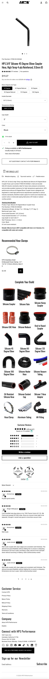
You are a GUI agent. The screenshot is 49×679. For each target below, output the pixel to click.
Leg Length (5, 115)
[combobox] (24, 100)
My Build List (12, 171)
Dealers (4, 626)
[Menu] (2, 2)
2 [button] (22, 579)
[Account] (41, 2)
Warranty (5, 610)
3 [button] (25, 579)
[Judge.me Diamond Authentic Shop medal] (18, 471)
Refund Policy (6, 603)
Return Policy (6, 599)
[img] (6, 491)
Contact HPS (6, 592)
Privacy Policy (6, 595)
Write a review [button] (24, 452)
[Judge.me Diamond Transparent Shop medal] (29, 471)
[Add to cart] (20, 270)
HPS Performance (26, 675)
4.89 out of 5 (30, 429)
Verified (23, 479)
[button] (6, 71)
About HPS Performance (9, 622)
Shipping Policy (6, 606)
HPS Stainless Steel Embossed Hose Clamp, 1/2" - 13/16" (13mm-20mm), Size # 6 (12, 263)
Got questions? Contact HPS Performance (24, 161)
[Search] (7, 2)
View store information (12, 154)
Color (3, 125)
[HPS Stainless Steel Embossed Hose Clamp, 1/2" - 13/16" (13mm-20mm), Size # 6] (12, 250)
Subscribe (42, 664)
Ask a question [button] (24, 458)
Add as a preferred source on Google (18, 650)
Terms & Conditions (8, 613)
